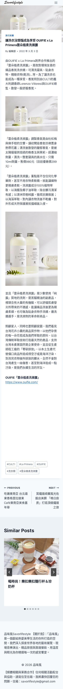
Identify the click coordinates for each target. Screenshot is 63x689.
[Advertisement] (31, 423)
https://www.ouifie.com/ (21, 382)
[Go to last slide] (9, 572)
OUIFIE (41, 464)
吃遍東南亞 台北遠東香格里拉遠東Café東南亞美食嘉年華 (16, 497)
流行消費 (9, 35)
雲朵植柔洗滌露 (29, 471)
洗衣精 (11, 471)
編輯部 (12, 51)
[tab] (25, 609)
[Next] (53, 572)
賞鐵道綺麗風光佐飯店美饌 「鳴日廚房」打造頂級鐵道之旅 (47, 497)
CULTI (11, 464)
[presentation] (31, 556)
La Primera (26, 464)
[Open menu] (56, 2)
